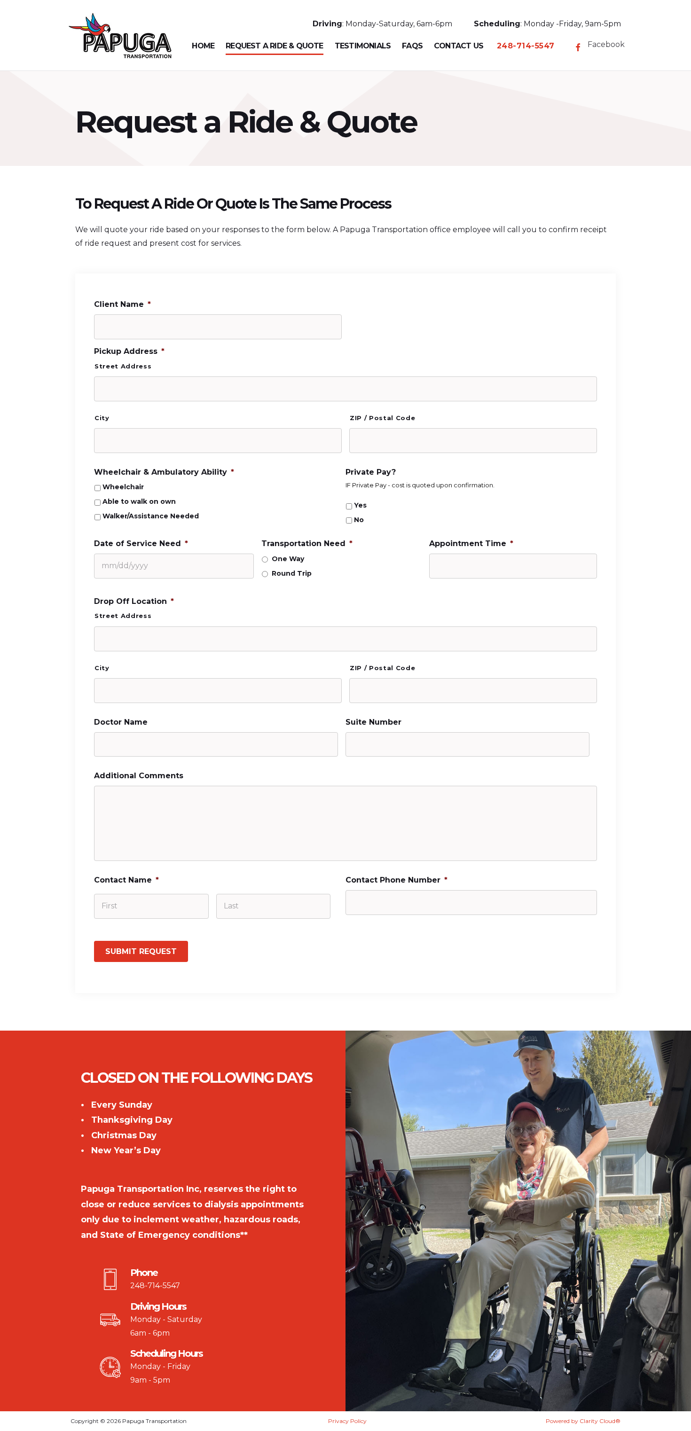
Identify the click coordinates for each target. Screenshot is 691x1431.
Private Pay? (371, 472)
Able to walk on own (139, 502)
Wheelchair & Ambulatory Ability (164, 472)
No (359, 520)
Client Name (122, 304)
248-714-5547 (155, 1285)
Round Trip (292, 574)
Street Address (122, 366)
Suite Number (373, 722)
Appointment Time (471, 543)
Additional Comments (138, 775)
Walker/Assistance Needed (150, 516)
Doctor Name (121, 722)
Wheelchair (123, 487)
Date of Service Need (141, 543)
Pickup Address (129, 351)
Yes (360, 505)
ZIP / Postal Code (382, 418)
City (102, 418)
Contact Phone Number (397, 880)
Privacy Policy (347, 1420)
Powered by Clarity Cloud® (583, 1420)
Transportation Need (307, 543)
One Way (288, 559)
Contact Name (126, 880)
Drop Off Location (134, 601)
